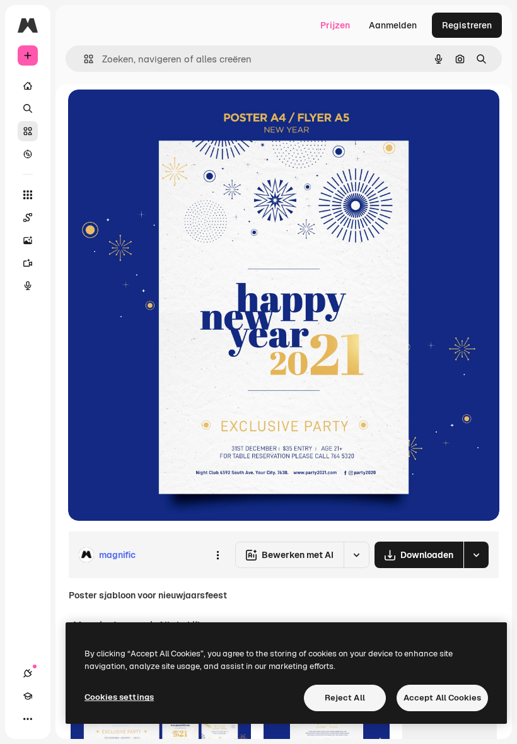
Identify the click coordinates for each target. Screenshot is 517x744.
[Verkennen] (28, 154)
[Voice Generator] (28, 286)
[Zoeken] (28, 108)
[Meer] (28, 719)
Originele (151, 113)
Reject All (345, 697)
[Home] (28, 86)
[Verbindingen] (28, 673)
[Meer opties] (217, 554)
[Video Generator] (28, 263)
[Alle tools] (28, 195)
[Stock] (28, 131)
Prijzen (335, 25)
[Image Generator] (28, 240)
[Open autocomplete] (83, 59)
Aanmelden (393, 25)
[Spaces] (28, 217)
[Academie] (28, 696)
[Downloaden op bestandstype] (476, 555)
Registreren (467, 25)
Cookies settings (119, 697)
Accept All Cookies (442, 697)
